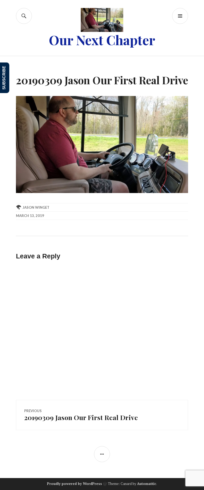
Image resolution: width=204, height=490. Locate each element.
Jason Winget (36, 207)
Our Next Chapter (102, 39)
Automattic (146, 483)
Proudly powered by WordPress (74, 483)
